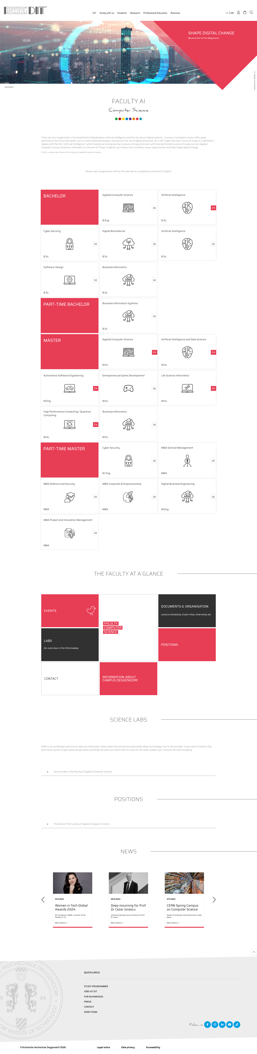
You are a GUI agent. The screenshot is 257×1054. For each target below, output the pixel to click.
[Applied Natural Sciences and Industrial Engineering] (130, 119)
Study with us (107, 13)
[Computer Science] (137, 119)
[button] (43, 900)
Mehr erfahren (60, 923)
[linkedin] (222, 1024)
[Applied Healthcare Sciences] (133, 119)
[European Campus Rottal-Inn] (140, 119)
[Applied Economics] (119, 119)
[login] (238, 12)
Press (87, 1001)
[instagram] (214, 1024)
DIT (94, 13)
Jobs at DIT (90, 991)
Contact (89, 1006)
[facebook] (207, 1024)
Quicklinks (92, 972)
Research (135, 13)
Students (122, 13)
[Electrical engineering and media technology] (123, 119)
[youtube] (229, 1024)
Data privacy (128, 1047)
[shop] (244, 12)
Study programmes (96, 986)
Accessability (153, 1047)
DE (227, 13)
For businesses (93, 996)
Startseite (9, 87)
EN (232, 13)
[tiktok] (237, 1024)
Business (175, 13)
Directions (90, 1012)
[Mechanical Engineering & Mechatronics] (126, 119)
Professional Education (155, 13)
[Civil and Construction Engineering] (116, 119)
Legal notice (103, 1047)
